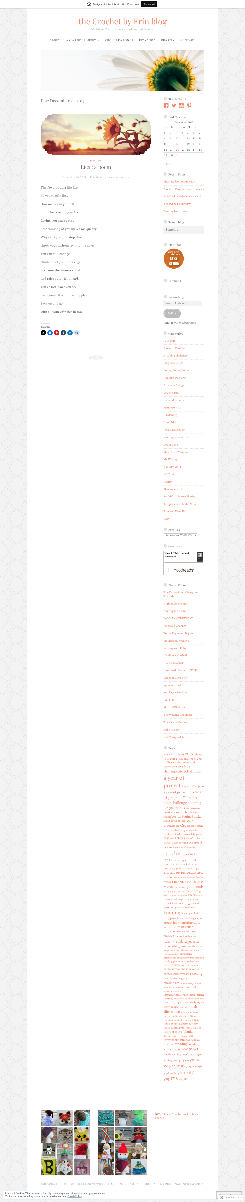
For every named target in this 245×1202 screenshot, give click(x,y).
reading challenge (174, 978)
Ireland (194, 903)
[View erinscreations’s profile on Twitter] (174, 105)
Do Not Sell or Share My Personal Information (164, 1184)
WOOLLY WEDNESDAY (178, 618)
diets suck (181, 864)
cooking (183, 843)
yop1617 (185, 1072)
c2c (183, 825)
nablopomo (187, 941)
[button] (49, 1118)
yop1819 (183, 1079)
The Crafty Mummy (176, 722)
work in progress (193, 1054)
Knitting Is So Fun (175, 611)
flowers (184, 877)
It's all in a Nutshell (175, 655)
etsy (178, 873)
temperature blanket (179, 1032)
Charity (167, 40)
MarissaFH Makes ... (176, 707)
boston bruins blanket (187, 816)
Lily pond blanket (177, 918)
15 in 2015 (184, 754)
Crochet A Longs (119, 40)
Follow (172, 313)
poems (167, 965)
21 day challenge (185, 759)
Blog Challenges (173, 363)
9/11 (173, 754)
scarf (186, 987)
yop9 (166, 1073)
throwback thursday (177, 1039)
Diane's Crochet (173, 663)
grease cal (179, 891)
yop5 (168, 1066)
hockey (199, 895)
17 (177, 144)
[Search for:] (184, 229)
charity (200, 838)
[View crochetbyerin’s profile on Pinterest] (189, 105)
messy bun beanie (185, 936)
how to (188, 899)
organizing (186, 954)
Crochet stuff (171, 392)
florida (177, 878)
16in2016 (199, 754)
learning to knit (190, 913)
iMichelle (169, 700)
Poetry (96, 160)
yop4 (194, 1060)
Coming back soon (175, 211)
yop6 (179, 1066)
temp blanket (193, 1027)
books (180, 808)
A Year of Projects (81, 40)
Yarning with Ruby (175, 648)
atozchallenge (190, 771)
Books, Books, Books (176, 370)
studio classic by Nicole (184, 1016)
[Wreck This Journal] (200, 560)
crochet (173, 854)
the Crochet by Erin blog (122, 21)
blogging (194, 803)
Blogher (169, 808)
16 (171, 144)
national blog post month (179, 946)
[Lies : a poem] (96, 134)
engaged (176, 868)
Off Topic (169, 474)
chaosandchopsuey (192, 834)
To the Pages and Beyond (179, 633)
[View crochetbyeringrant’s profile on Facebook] (167, 105)
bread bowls (170, 821)
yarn (186, 1060)
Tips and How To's (175, 511)
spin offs (184, 1007)
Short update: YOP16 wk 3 (179, 181)
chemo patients (171, 843)
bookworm (193, 808)
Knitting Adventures (176, 437)
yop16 (173, 1073)
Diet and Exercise (174, 400)
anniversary (169, 767)
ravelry (184, 973)
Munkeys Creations (175, 692)
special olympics (173, 1002)
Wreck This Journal (176, 553)
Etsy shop (147, 40)
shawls (177, 991)
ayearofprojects (193, 786)
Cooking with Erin (175, 377)
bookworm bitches (177, 812)
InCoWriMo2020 (174, 429)
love (174, 927)
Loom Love (171, 444)
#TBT (167, 754)
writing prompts (173, 1060)
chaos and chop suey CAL (179, 837)
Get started (149, 4)
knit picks (175, 907)
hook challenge (174, 899)
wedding (181, 1044)
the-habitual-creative (176, 640)
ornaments (170, 957)
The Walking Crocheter (178, 714)
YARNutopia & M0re (176, 737)
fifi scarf (185, 873)
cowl (177, 847)
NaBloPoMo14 (172, 466)
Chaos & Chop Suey (176, 677)
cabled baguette (182, 830)
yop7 (189, 1066)
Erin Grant (96, 177)
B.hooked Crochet (175, 625)
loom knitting (183, 922)
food (192, 877)
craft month (188, 847)
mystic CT (169, 942)
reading (196, 974)
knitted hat (188, 907)
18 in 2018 (170, 340)
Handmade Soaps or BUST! (180, 670)
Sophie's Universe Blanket (179, 496)
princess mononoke (176, 969)
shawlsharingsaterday (176, 995)
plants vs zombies (183, 961)
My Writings (171, 459)
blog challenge (175, 803)
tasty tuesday (190, 1024)
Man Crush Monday (176, 452)
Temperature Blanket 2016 (180, 504)
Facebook (174, 281)
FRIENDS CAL (172, 407)
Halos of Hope (194, 891)
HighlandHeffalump (176, 603)
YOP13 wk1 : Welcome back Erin (183, 196)
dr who (192, 864)
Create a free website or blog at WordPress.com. (82, 1184)
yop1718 (171, 1079)
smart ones (179, 999)
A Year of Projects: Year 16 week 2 (184, 189)
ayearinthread (172, 685)
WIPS (167, 518)
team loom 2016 (174, 1027)
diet (173, 864)
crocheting (177, 860)
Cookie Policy (75, 1196)
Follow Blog (176, 297)
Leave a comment (118, 177)
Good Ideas (171, 422)
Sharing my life (173, 489)
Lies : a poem (96, 166)
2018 (177, 762)
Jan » (169, 163)
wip (181, 1049)
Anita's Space (172, 729)
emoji (167, 868)
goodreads (194, 887)
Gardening (170, 414)
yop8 (199, 1066)
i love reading (180, 903)
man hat (181, 931)
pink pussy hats (185, 957)
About (55, 40)
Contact (187, 40)
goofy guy (168, 891)
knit (166, 907)
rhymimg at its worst (173, 988)
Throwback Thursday (177, 203)
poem (196, 961)
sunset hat (176, 1024)
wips (188, 1049)
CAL (178, 834)
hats (192, 894)
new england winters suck (183, 950)
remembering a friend (190, 983)
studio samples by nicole (178, 1020)
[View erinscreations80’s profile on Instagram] (182, 105)
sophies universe (194, 998)
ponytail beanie (189, 965)
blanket (191, 798)
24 (177, 149)
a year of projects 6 (178, 792)
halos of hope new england (176, 895)
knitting (172, 912)
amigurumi (188, 762)
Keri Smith (171, 557)
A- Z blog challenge (176, 355)
